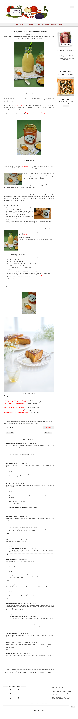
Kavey (8, 483)
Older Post (48, 432)
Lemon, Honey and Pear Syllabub (14, 411)
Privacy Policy (30, 713)
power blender (46, 275)
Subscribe (45, 24)
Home (16, 24)
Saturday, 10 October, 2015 (30, 443)
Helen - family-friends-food (14, 642)
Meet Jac (23, 24)
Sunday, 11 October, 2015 (30, 507)
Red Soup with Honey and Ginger (14, 400)
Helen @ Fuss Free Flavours (14, 443)
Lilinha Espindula (11, 653)
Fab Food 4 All (10, 538)
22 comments (29, 34)
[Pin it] (10, 427)
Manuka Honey (25, 166)
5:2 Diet (53, 24)
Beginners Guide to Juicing (35, 113)
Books (38, 24)
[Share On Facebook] (5, 427)
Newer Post (10, 432)
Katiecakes (9, 559)
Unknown (9, 463)
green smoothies (20, 105)
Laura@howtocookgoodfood (14, 603)
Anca (7, 585)
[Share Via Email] (12, 427)
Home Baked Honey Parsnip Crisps (14, 403)
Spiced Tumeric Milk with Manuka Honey (16, 412)
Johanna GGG (10, 633)
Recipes (31, 24)
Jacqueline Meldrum (27, 234)
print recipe (48, 228)
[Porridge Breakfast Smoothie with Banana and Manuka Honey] (11, 240)
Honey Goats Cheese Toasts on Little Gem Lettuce (19, 402)
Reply (9, 459)
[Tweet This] (8, 427)
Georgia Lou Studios (50, 717)
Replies (10, 452)
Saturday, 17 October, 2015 (24, 653)
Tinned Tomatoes (34, 717)
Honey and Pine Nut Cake (11, 409)
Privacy (60, 24)
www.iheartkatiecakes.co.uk (14, 567)
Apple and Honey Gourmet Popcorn (15, 407)
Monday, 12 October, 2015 (30, 624)
